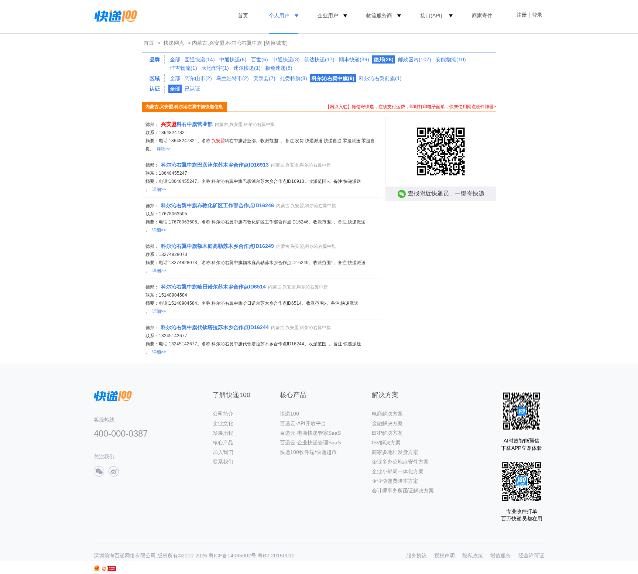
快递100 (289, 414)
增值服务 (500, 555)
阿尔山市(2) (198, 78)
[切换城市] (276, 43)
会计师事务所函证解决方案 (403, 490)
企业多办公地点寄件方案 (400, 462)
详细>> (164, 148)
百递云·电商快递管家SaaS (310, 433)
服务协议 (416, 555)
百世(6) (259, 59)
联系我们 (223, 462)
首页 (243, 15)
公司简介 (223, 414)
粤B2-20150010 (276, 555)
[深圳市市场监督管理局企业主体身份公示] (97, 568)
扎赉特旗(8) (293, 78)
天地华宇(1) (215, 68)
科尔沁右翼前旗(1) (380, 78)
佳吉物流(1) (183, 68)
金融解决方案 (387, 423)
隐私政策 (472, 555)
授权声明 (444, 555)
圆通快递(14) (200, 59)
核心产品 (223, 442)
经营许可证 (531, 555)
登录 (537, 15)
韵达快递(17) (319, 59)
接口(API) (431, 15)
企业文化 (223, 423)
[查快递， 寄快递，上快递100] (114, 15)
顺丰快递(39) (354, 59)
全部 (175, 59)
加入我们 (223, 452)
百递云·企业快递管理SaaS (310, 442)
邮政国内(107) (414, 59)
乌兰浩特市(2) (232, 78)
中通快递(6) (233, 59)
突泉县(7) (264, 78)
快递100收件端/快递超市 (308, 452)
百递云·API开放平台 (303, 423)
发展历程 (223, 433)
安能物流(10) (451, 59)
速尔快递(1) (247, 68)
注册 (522, 15)
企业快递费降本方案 (395, 481)
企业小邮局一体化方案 (397, 471)
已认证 (192, 89)
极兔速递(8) (278, 68)
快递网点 (174, 43)
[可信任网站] (108, 568)
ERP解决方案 (387, 433)
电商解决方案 (387, 414)
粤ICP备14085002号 (232, 555)
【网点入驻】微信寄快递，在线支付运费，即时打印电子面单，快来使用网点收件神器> (410, 106)
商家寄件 (482, 15)
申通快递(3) (286, 59)
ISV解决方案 (386, 442)
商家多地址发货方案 (395, 452)
